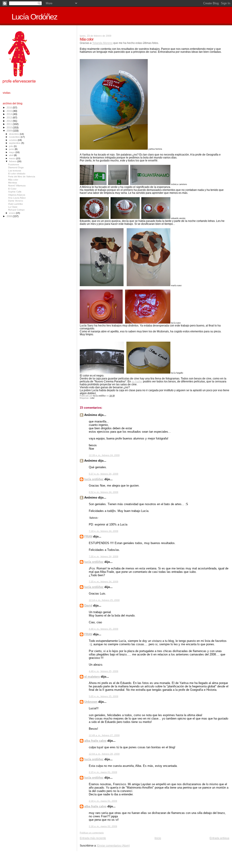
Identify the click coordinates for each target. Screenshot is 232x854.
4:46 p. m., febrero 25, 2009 (103, 629)
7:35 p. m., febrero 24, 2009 (103, 581)
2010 (10, 127)
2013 (10, 117)
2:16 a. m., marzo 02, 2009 (103, 826)
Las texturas (14, 170)
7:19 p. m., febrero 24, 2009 (103, 531)
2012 (10, 121)
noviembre (15, 137)
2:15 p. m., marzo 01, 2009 (103, 772)
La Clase (12, 207)
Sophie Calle (15, 191)
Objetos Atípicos (16, 195)
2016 (10, 107)
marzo (12, 158)
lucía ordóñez (94, 479)
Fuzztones (13, 164)
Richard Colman (16, 210)
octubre (13, 140)
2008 (10, 216)
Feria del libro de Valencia (21, 176)
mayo (12, 152)
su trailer (137, 381)
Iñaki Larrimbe (15, 204)
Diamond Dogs (16, 167)
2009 (10, 130)
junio (12, 149)
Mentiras (12, 182)
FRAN (88, 536)
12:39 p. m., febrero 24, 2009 (104, 455)
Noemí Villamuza (17, 185)
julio (11, 146)
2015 (10, 111)
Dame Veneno (15, 200)
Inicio (158, 838)
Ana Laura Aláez (17, 198)
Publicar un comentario (92, 832)
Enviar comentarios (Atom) (113, 845)
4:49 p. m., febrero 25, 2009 (103, 671)
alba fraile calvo (95, 740)
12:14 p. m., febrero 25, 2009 (104, 600)
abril (11, 155)
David (88, 605)
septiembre (15, 143)
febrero (13, 161)
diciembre (14, 134)
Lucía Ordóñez (34, 16)
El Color (12, 188)
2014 (10, 114)
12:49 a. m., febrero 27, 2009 (104, 735)
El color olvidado (16, 173)
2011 (10, 124)
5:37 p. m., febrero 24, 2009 (103, 474)
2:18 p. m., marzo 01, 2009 (103, 801)
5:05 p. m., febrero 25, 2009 (103, 696)
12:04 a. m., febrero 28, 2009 (104, 754)
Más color (13, 179)
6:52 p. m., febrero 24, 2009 (103, 492)
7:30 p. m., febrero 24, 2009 (103, 556)
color (92, 398)
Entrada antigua (219, 838)
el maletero (92, 676)
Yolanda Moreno (102, 42)
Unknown (90, 701)
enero (12, 213)
